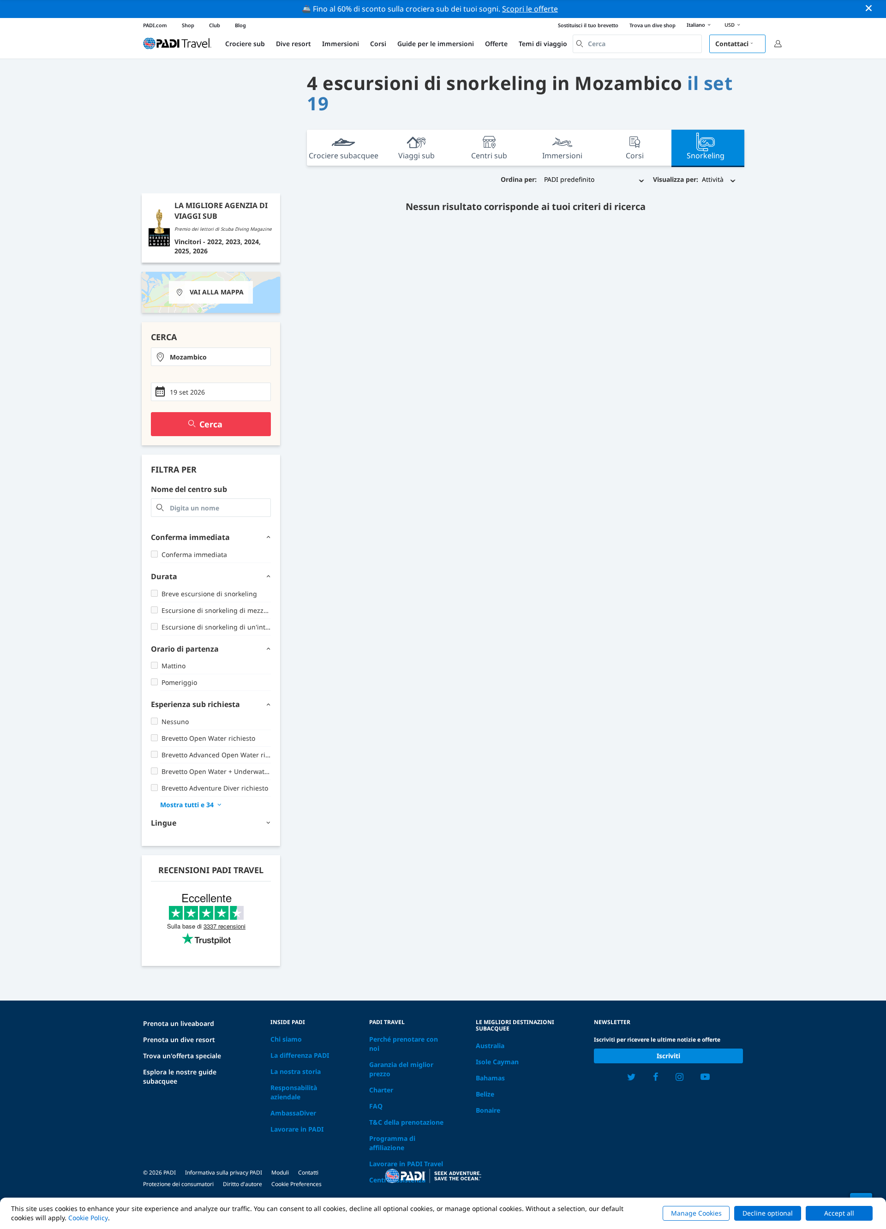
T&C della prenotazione (406, 1122)
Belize (485, 1094)
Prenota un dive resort (179, 1039)
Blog (240, 25)
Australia (490, 1045)
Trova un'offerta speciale (182, 1055)
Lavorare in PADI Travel (406, 1163)
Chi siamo (286, 1039)
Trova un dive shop (652, 25)
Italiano (696, 24)
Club (214, 25)
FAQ (376, 1106)
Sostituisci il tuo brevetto (588, 25)
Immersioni (340, 43)
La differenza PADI (299, 1055)
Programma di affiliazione (392, 1143)
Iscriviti (668, 1055)
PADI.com (155, 25)
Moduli (280, 1172)
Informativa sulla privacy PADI (223, 1172)
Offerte (496, 43)
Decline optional (767, 1213)
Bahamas (490, 1077)
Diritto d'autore (242, 1184)
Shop (188, 25)
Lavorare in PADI (296, 1129)
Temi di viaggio (543, 43)
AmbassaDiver (293, 1113)
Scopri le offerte (530, 9)
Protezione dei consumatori (178, 1184)
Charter (381, 1089)
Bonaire (488, 1110)
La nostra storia (295, 1071)
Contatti (308, 1172)
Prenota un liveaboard (178, 1023)
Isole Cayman (497, 1061)
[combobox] (637, 44)
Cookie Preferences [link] (296, 1184)
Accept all (839, 1213)
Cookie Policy (88, 1217)
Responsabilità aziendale (293, 1092)
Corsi (378, 43)
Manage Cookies (696, 1213)
